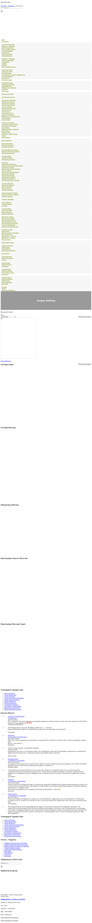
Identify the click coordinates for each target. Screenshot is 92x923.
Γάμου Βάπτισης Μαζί (8, 272)
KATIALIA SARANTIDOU (16, 716)
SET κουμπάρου (6, 118)
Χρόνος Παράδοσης (10, 701)
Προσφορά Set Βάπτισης (8, 290)
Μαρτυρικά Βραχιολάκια (8, 220)
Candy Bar (5, 89)
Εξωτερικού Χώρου (7, 71)
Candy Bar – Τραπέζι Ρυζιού (9, 134)
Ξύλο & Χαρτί (6, 111)
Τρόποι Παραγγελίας (10, 695)
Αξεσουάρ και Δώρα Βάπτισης (10, 226)
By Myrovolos (5, 253)
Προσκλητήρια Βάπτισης (8, 250)
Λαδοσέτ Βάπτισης (7, 212)
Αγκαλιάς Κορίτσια (7, 158)
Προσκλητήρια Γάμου (8, 242)
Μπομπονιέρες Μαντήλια (8, 100)
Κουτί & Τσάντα (6, 188)
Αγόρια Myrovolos (7, 256)
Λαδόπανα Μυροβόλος (8, 199)
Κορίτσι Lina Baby (7, 210)
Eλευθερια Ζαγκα (13, 759)
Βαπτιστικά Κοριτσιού (8, 145)
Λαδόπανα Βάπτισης (7, 196)
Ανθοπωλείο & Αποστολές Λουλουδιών (15, 843)
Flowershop (5, 41)
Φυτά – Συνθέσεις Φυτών (8, 49)
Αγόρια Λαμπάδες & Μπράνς (10, 193)
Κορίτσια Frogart (7, 264)
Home (3, 40)
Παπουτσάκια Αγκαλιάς (8, 153)
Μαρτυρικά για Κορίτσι (8, 218)
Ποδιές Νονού (5, 231)
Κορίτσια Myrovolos (7, 258)
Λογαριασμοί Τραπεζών (11, 704)
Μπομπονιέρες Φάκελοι (8, 175)
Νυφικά (4, 135)
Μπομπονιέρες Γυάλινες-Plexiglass (11, 169)
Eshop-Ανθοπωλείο (7, 56)
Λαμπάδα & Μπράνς (7, 190)
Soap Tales (5, 162)
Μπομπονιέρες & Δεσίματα (12, 708)
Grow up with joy (7, 170)
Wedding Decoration (7, 83)
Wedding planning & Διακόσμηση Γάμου (16, 844)
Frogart (4, 260)
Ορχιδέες (4, 63)
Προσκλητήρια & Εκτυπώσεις (13, 709)
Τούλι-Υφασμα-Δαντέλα (8, 97)
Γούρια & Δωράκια (7, 54)
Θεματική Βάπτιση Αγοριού (9, 222)
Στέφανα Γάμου (6, 119)
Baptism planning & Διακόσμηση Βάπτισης (16, 846)
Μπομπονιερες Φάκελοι (8, 103)
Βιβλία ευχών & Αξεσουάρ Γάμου (11, 116)
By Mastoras (5, 266)
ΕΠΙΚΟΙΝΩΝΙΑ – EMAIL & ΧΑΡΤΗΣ (13, 899)
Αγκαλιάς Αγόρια (6, 156)
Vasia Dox (11, 779)
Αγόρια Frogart (6, 263)
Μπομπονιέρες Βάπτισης (8, 159)
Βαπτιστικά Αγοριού (7, 143)
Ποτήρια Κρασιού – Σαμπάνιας (10, 129)
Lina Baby (4, 206)
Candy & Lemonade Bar (8, 225)
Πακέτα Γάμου (6, 280)
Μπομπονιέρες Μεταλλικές (9, 164)
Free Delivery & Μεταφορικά (12, 706)
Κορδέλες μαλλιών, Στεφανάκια (10, 233)
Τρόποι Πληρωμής (9, 696)
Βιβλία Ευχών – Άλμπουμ (8, 238)
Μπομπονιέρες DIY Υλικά (9, 108)
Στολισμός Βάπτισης (7, 279)
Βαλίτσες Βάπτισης (7, 186)
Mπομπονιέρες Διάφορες (8, 105)
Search (3, 7)
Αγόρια (4, 288)
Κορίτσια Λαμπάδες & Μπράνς (10, 194)
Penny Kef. (11, 735)
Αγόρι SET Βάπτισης (7, 183)
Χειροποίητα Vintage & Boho (10, 124)
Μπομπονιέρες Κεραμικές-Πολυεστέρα (12, 166)
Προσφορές (5, 274)
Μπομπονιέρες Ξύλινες (8, 167)
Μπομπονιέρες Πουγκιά (8, 174)
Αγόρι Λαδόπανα (6, 202)
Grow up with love (7, 106)
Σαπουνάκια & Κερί (7, 113)
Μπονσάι (4, 65)
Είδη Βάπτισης (6, 137)
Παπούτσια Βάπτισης (7, 147)
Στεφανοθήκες (5, 127)
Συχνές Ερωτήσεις (9, 693)
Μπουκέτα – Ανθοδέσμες (8, 46)
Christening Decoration (8, 84)
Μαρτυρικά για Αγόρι (8, 217)
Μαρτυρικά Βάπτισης (7, 214)
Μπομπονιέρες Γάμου (7, 94)
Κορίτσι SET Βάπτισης (8, 185)
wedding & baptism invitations (13, 849)
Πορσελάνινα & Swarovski (9, 126)
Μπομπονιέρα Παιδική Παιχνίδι (10, 172)
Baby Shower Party (7, 234)
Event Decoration (7, 80)
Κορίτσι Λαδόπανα (7, 204)
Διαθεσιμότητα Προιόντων (12, 700)
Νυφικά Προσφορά (7, 282)
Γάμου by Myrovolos (7, 245)
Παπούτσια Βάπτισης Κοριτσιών (10, 151)
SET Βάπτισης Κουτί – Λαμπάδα (10, 180)
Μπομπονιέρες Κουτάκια (8, 177)
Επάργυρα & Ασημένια (8, 122)
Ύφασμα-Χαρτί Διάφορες (8, 178)
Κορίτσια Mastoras (7, 271)
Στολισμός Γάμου (6, 277)
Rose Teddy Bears (6, 73)
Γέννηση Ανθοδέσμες (7, 51)
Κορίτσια (4, 287)
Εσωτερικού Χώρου (7, 70)
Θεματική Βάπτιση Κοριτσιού (10, 223)
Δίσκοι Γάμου (5, 131)
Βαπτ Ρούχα (5, 284)
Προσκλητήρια (6, 239)
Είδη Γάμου (5, 91)
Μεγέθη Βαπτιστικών (10, 703)
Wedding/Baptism (6, 86)
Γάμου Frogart (6, 247)
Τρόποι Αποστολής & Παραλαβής (14, 698)
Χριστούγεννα (5, 52)
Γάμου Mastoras (6, 249)
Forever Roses (5, 62)
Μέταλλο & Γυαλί (7, 110)
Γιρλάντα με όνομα (7, 229)
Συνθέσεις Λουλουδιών (8, 47)
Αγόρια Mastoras (6, 269)
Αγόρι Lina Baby (6, 209)
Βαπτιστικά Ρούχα (7, 140)
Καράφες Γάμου (6, 132)
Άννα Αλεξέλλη (12, 794)
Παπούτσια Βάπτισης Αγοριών (10, 150)
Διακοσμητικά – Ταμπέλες (9, 236)
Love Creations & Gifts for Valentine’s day (13, 75)
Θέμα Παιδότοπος (6, 361)
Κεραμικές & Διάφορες (8, 115)
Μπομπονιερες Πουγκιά (8, 102)
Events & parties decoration (12, 848)
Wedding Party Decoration (9, 87)
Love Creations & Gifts (8, 44)
